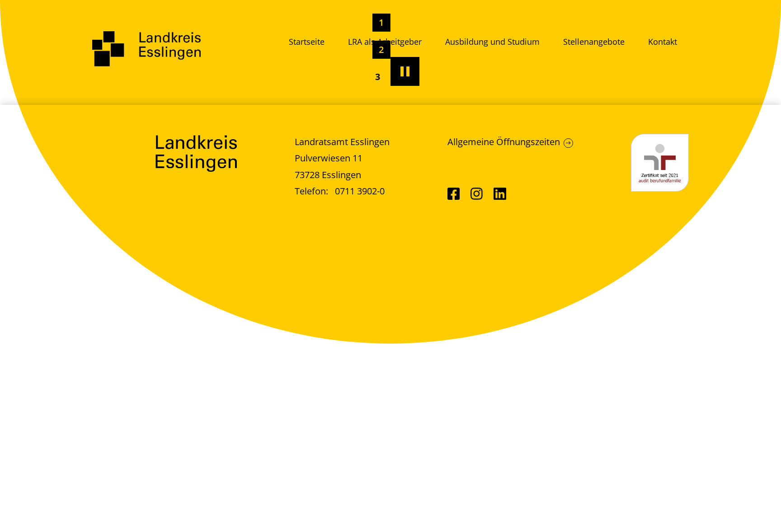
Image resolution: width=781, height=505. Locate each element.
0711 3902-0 (360, 191)
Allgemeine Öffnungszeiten (503, 142)
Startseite (307, 41)
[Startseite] (146, 49)
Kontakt (662, 41)
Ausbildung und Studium (492, 41)
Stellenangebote (594, 41)
